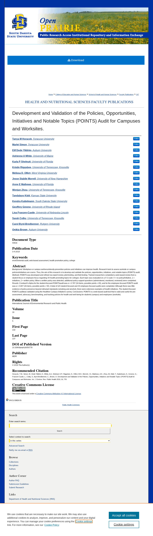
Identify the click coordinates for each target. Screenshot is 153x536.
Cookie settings (84, 521)
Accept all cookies (124, 515)
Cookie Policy (51, 525)
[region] (76, 519)
